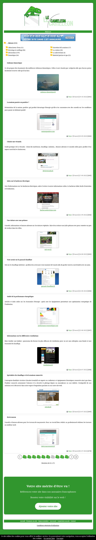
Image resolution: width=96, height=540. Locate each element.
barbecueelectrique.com (48, 210)
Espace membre (43, 521)
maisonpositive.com (48, 131)
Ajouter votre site (48, 506)
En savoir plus (49, 538)
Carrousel (53, 521)
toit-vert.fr (48, 249)
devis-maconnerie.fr (48, 446)
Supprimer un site (63, 521)
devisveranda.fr (48, 171)
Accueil (22, 521)
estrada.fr (48, 407)
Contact (73, 521)
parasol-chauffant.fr (48, 286)
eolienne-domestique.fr (48, 92)
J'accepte (60, 538)
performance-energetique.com (48, 326)
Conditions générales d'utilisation (48, 525)
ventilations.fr (48, 365)
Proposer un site (31, 521)
